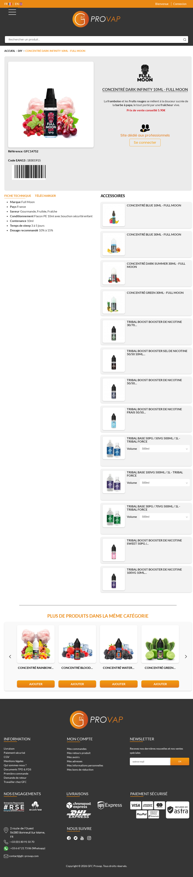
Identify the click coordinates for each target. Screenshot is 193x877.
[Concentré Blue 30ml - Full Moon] (114, 244)
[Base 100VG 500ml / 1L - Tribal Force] (114, 482)
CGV (6, 756)
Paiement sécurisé (14, 752)
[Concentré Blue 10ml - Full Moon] (114, 215)
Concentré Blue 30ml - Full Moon (154, 234)
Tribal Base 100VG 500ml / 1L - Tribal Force (155, 473)
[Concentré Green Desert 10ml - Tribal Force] (160, 644)
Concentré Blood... (77, 667)
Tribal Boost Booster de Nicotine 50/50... (154, 381)
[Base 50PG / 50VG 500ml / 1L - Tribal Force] (114, 448)
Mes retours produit (78, 752)
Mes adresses (74, 761)
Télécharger (45, 195)
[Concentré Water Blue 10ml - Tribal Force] (119, 644)
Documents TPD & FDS (17, 769)
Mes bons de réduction (80, 769)
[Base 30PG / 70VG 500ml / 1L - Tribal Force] (114, 516)
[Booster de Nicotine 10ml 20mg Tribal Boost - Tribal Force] (114, 331)
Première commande (16, 773)
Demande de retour (15, 777)
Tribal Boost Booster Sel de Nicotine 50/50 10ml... (157, 352)
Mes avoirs (73, 757)
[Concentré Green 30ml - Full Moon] (114, 302)
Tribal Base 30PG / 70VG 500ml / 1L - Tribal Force (153, 507)
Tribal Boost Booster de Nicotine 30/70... (154, 323)
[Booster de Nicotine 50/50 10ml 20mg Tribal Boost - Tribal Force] (114, 360)
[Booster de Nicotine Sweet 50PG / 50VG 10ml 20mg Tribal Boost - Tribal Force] (114, 550)
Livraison (9, 748)
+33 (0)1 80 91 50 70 (22, 841)
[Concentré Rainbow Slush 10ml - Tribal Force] (36, 644)
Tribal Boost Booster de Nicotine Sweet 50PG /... (154, 541)
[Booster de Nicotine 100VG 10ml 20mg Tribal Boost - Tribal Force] (114, 579)
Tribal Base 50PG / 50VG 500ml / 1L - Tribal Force (153, 439)
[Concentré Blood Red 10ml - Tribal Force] (77, 644)
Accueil (9, 50)
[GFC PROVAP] (96, 19)
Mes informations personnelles (85, 765)
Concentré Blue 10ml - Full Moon (154, 205)
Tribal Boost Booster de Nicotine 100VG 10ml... (154, 571)
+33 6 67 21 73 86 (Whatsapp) (27, 848)
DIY (20, 50)
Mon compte (80, 739)
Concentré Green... (160, 667)
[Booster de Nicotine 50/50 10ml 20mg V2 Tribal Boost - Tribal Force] (114, 389)
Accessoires (113, 196)
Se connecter (145, 142)
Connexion (179, 3)
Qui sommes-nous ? (15, 765)
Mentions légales (13, 761)
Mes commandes (77, 748)
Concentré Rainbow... (36, 667)
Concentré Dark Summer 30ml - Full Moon (156, 265)
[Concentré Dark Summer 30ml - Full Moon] (114, 273)
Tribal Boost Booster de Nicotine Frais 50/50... (154, 410)
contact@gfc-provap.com (24, 855)
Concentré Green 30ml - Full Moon (155, 292)
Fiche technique (17, 195)
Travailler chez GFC (15, 781)
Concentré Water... (118, 667)
